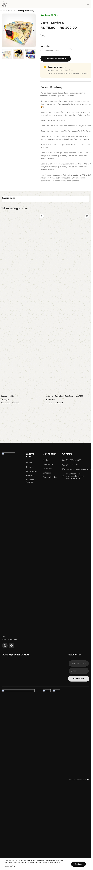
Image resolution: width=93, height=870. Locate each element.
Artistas (11, 11)
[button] (4, 30)
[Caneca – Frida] (23, 303)
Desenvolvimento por (77, 780)
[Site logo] (4, 4)
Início (2, 11)
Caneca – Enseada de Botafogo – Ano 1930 (64, 396)
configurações (10, 866)
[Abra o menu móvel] (88, 3)
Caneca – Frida (7, 396)
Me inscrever (78, 678)
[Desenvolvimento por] (88, 780)
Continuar (78, 864)
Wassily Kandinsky (25, 11)
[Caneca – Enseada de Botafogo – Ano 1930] (68, 303)
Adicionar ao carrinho (55, 58)
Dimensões (45, 46)
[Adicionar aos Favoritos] (42, 34)
